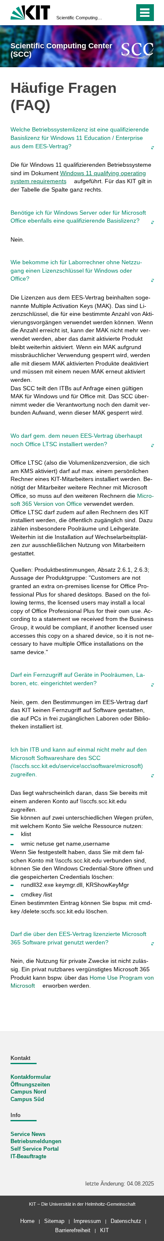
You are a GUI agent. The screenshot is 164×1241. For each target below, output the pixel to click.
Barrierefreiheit (72, 1230)
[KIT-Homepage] (30, 11)
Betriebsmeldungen (36, 1141)
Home (27, 1221)
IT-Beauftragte (28, 1156)
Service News (28, 1134)
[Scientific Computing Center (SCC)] (138, 50)
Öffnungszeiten (30, 1085)
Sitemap (54, 1221)
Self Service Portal (35, 1149)
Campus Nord (28, 1092)
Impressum (87, 1221)
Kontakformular (31, 1077)
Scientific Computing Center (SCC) (79, 17)
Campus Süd (27, 1099)
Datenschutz (126, 1221)
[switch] (113, 12)
